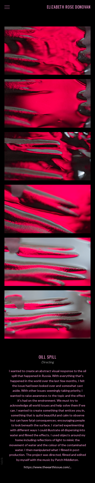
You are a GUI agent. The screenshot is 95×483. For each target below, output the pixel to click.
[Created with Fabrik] (2, 461)
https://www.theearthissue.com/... (47, 467)
